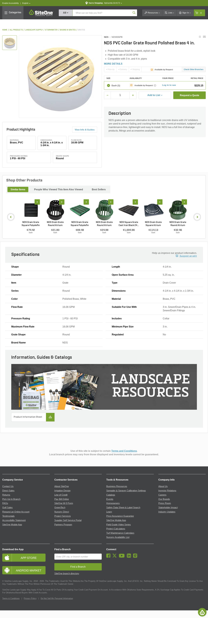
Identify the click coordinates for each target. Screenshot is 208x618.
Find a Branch (62, 549)
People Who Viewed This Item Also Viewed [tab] (58, 189)
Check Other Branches (193, 69)
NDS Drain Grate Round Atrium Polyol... (55, 224)
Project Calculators (115, 528)
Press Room (164, 503)
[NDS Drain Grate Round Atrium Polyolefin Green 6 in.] (178, 210)
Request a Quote (189, 95)
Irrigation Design (62, 490)
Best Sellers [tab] (99, 189)
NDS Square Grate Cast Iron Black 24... (129, 224)
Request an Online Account (15, 512)
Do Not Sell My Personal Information (57, 598)
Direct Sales (8, 490)
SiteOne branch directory (66, 573)
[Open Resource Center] (202, 612)
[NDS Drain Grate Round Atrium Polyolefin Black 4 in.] (55, 210)
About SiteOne (61, 486)
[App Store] (26, 557)
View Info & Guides (85, 129)
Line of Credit (60, 495)
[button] (26, 3)
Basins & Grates (68, 30)
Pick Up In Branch (11, 499)
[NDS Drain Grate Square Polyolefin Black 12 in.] (30, 210)
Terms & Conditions (11, 598)
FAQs (5, 503)
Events (109, 499)
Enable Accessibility (10, 3)
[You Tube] (122, 557)
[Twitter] (115, 557)
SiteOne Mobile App (12, 524)
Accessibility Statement (14, 520)
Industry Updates (166, 512)
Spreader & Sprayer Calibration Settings (126, 490)
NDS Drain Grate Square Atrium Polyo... (153, 224)
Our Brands (164, 499)
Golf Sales (7, 507)
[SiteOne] (41, 15)
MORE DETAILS (113, 63)
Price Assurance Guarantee (120, 516)
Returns (6, 495)
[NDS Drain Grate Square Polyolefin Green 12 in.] (79, 210)
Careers (162, 495)
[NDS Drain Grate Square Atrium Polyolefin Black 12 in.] (153, 210)
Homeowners (113, 503)
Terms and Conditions (124, 451)
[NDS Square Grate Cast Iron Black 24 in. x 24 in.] (128, 210)
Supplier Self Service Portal (67, 520)
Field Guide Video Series (118, 524)
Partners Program (63, 524)
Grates (81, 30)
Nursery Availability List (117, 537)
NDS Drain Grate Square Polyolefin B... (31, 224)
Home (4, 30)
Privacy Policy (30, 598)
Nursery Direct (61, 512)
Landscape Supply (34, 30)
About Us (163, 486)
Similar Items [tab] (18, 189)
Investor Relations (167, 490)
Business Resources (116, 486)
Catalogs (110, 495)
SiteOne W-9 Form (63, 503)
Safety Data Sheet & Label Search (123, 507)
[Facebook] (109, 557)
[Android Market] (26, 570)
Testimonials (8, 516)
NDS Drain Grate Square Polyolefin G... (80, 224)
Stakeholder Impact (168, 507)
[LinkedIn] (129, 557)
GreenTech (59, 507)
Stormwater (51, 30)
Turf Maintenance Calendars (120, 533)
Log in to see (169, 85)
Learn (109, 512)
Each (116, 85)
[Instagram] (136, 557)
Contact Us (8, 486)
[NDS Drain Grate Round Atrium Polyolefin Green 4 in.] (104, 210)
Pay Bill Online (61, 499)
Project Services (62, 516)
